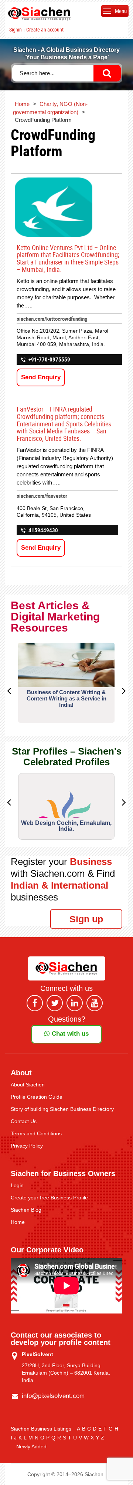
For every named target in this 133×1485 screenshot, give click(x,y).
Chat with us (69, 1033)
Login (17, 1185)
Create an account (45, 29)
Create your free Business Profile (49, 1198)
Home (18, 1222)
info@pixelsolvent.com (53, 1395)
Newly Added (31, 1446)
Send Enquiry (41, 377)
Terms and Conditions (36, 1133)
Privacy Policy (27, 1146)
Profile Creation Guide (36, 1097)
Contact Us (24, 1121)
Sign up (86, 919)
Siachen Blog (26, 1210)
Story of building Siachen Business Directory (62, 1109)
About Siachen (28, 1085)
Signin (15, 29)
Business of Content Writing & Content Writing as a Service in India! (66, 698)
